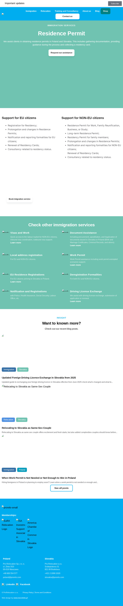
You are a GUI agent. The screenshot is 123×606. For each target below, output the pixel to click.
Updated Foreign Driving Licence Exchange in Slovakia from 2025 (39, 377)
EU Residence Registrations (27, 274)
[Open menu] (38, 11)
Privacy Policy (28, 592)
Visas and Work (19, 232)
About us (87, 11)
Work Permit (77, 255)
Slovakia (23, 369)
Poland (22, 470)
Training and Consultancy (66, 11)
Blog (97, 11)
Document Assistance (83, 232)
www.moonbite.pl (21, 598)
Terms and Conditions (43, 592)
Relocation (46, 11)
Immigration (31, 11)
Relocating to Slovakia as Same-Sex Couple (26, 427)
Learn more (15, 243)
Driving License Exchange (86, 291)
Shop (105, 11)
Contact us (67, 16)
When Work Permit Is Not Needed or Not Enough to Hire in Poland (39, 477)
